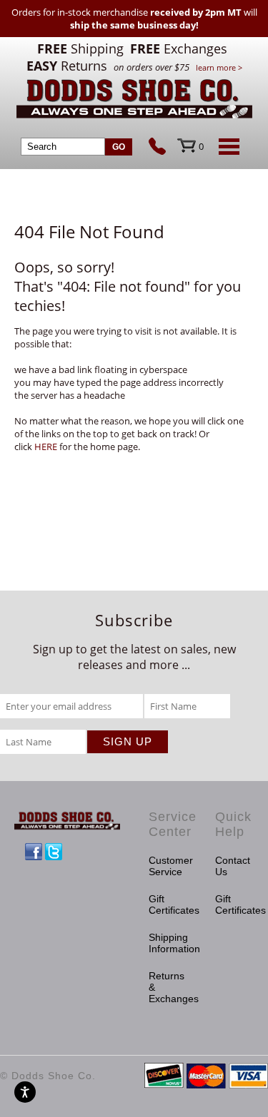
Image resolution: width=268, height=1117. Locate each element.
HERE (45, 446)
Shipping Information (168, 943)
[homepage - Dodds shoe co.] (134, 101)
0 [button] (201, 146)
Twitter (53, 851)
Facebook (33, 851)
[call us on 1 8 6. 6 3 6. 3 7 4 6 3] (163, 148)
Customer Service (168, 866)
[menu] (226, 146)
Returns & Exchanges (168, 987)
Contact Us (232, 866)
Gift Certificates (168, 904)
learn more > (219, 67)
